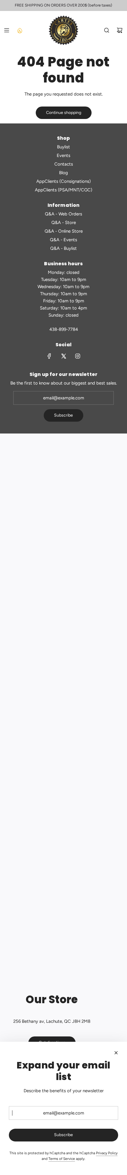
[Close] (116, 1052)
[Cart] (119, 30)
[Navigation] (6, 30)
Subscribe (63, 415)
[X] (63, 356)
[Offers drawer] (19, 30)
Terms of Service (61, 1159)
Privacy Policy (107, 1153)
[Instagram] (77, 356)
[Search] (106, 30)
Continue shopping (63, 112)
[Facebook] (49, 356)
